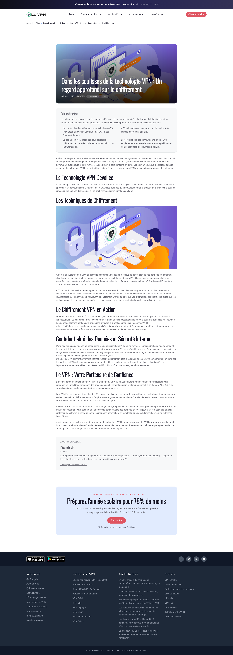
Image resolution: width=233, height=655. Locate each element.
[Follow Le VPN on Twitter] (188, 559)
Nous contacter (33, 611)
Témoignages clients (36, 597)
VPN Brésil (78, 598)
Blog (38, 23)
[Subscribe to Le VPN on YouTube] (204, 559)
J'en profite (116, 520)
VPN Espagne (79, 607)
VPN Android (171, 607)
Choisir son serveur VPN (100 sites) (90, 580)
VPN (82, 168)
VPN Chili (77, 603)
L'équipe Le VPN (67, 448)
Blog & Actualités (34, 616)
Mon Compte (157, 14)
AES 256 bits (166, 385)
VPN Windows (172, 594)
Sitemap (143, 650)
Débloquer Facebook (36, 606)
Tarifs (71, 14)
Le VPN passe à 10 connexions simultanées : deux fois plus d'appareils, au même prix (139, 583)
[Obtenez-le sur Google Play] (56, 559)
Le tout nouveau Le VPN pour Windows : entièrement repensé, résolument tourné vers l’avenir (138, 634)
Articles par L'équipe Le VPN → (73, 465)
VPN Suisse (78, 621)
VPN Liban (78, 612)
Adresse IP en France (83, 584)
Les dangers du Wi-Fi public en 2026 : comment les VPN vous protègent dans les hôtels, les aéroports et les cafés (139, 622)
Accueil (29, 23)
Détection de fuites (174, 584)
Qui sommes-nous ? (36, 588)
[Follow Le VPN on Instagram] (196, 559)
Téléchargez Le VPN (175, 612)
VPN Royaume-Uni (82, 616)
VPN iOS (169, 603)
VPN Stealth (171, 580)
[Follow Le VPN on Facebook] (181, 559)
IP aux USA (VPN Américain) (86, 589)
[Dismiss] (230, 4)
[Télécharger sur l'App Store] (35, 559)
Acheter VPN (32, 584)
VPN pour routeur (173, 616)
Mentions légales (34, 620)
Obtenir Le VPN (196, 14)
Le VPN (81, 96)
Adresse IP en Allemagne (85, 594)
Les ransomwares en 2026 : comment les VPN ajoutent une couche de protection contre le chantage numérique (138, 611)
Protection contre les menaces (179, 589)
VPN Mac (169, 598)
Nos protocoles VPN (36, 602)
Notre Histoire (33, 593)
